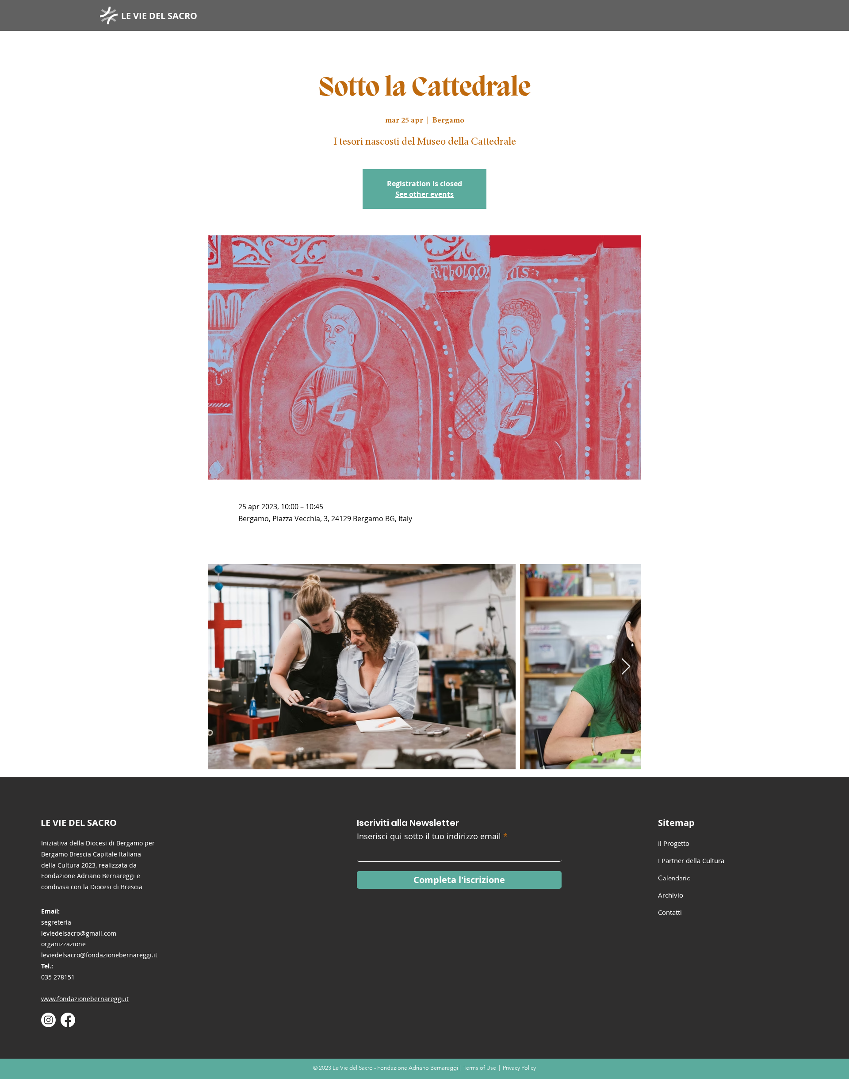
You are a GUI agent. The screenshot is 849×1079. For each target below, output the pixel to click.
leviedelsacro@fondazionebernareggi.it (99, 955)
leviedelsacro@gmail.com (78, 933)
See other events (424, 194)
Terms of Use (479, 1067)
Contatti (670, 912)
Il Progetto (673, 843)
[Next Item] (626, 667)
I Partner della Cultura (691, 860)
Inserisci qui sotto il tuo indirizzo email (429, 836)
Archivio (670, 895)
